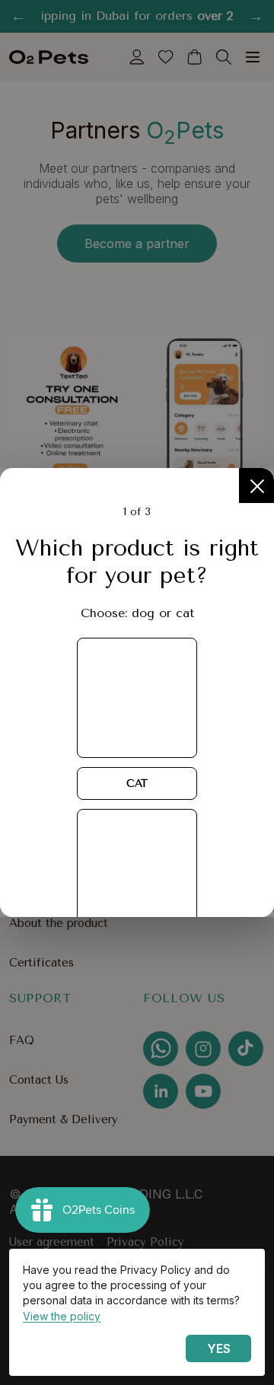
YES (219, 1348)
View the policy (61, 1316)
